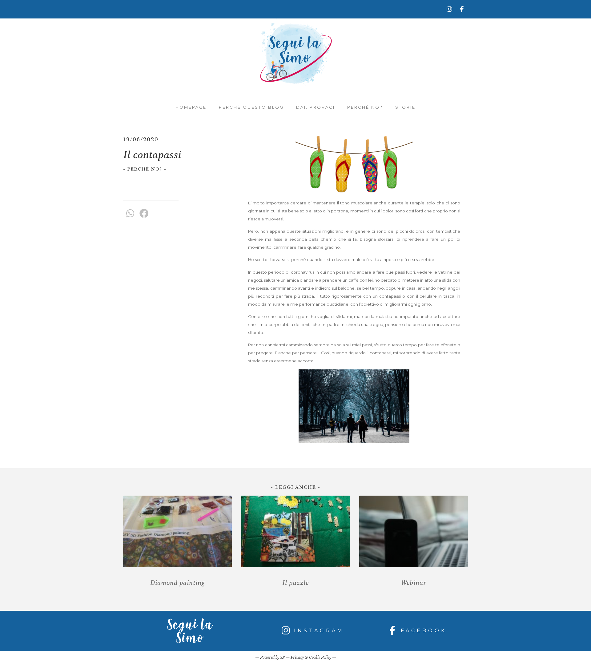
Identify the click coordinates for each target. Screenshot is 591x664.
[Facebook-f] (462, 9)
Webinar (413, 582)
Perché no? (365, 107)
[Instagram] (449, 9)
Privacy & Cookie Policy (311, 657)
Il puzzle (295, 582)
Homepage (191, 107)
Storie (405, 107)
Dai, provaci (315, 107)
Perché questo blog (251, 107)
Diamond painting (177, 582)
